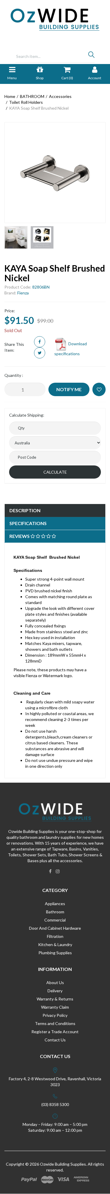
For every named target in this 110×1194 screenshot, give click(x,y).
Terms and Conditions (55, 1023)
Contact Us (55, 1039)
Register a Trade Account (55, 1031)
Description (24, 510)
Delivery (55, 990)
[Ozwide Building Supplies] (55, 19)
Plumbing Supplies (55, 952)
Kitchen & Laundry (55, 944)
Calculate (55, 472)
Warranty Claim (55, 1007)
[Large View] (16, 237)
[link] (50, 871)
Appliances (55, 903)
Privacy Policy (55, 1015)
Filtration (55, 936)
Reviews (20, 536)
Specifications (28, 523)
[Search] (91, 56)
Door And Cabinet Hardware (55, 928)
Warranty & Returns (55, 998)
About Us (55, 982)
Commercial (55, 919)
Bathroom (55, 911)
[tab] (55, 510)
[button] (99, 389)
